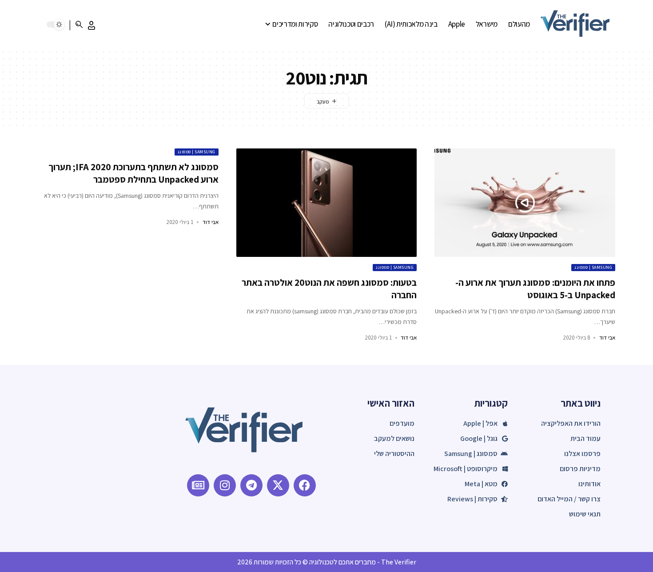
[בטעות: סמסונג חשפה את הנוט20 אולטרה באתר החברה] (326, 202)
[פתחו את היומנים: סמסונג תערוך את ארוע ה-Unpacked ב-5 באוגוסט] (524, 202)
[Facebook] (305, 485)
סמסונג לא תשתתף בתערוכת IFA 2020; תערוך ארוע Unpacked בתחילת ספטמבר (133, 173)
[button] (91, 25)
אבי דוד (607, 337)
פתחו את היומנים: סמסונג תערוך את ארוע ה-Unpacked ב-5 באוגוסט (535, 288)
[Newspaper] (198, 485)
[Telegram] (251, 485)
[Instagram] (225, 485)
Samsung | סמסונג (593, 267)
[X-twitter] (278, 485)
